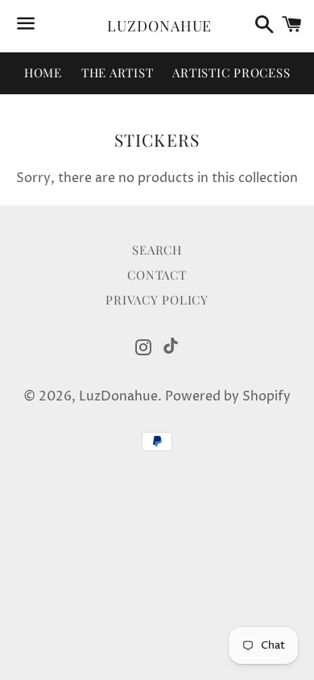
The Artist (117, 72)
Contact (156, 275)
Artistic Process (231, 72)
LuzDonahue (156, 25)
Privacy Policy (157, 300)
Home (43, 72)
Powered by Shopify (228, 396)
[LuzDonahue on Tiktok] (171, 346)
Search (157, 250)
